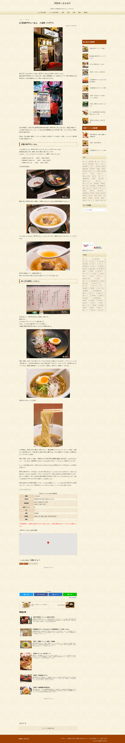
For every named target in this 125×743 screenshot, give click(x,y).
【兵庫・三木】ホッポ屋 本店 (97, 72)
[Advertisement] (48, 579)
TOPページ (64, 738)
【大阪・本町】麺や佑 (95, 142)
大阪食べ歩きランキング (87, 250)
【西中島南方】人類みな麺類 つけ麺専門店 (97, 135)
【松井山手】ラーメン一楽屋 (96, 48)
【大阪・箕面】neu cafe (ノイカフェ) (97, 105)
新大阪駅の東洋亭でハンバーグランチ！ (97, 57)
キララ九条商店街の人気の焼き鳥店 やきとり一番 (97, 113)
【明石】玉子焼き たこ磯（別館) (97, 121)
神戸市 (26, 563)
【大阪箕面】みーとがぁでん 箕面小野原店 (97, 80)
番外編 (69, 738)
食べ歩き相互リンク (94, 738)
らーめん (31, 563)
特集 (74, 738)
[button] (48, 543)
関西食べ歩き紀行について (82, 738)
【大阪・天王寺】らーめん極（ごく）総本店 (96, 96)
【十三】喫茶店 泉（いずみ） (97, 64)
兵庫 (22, 563)
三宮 (36, 563)
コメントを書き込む (48, 728)
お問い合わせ (103, 738)
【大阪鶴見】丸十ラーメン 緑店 (97, 88)
